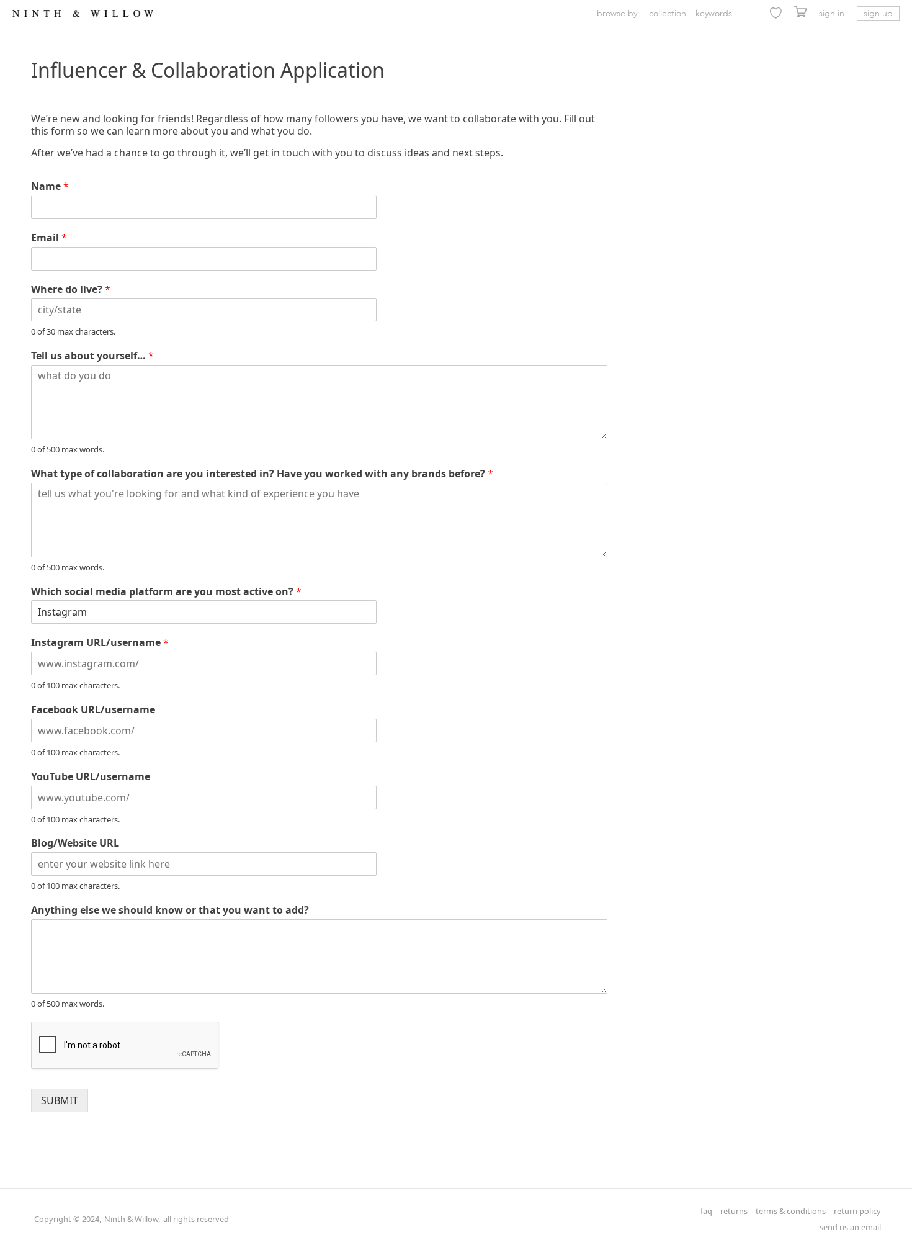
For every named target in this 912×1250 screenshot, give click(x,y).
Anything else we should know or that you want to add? (170, 910)
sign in (831, 13)
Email (49, 238)
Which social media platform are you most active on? (166, 591)
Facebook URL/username (93, 709)
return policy (857, 1211)
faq (706, 1211)
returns (734, 1211)
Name (50, 186)
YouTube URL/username (90, 776)
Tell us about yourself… (92, 355)
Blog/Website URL (75, 843)
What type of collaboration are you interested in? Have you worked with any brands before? (262, 473)
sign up (878, 13)
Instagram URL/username (100, 642)
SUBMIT (59, 1100)
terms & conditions (791, 1211)
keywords (713, 13)
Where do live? (70, 289)
